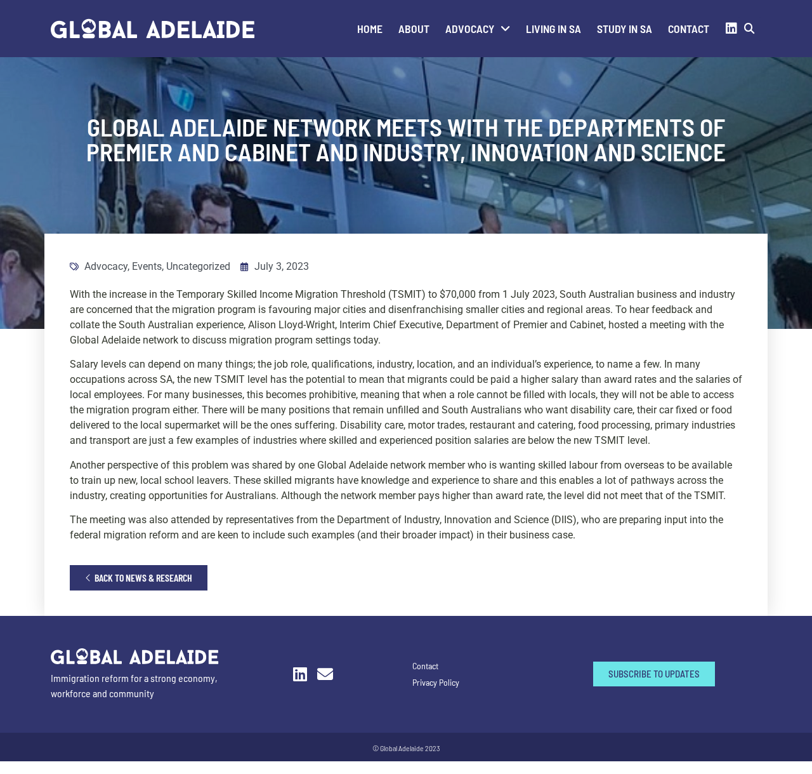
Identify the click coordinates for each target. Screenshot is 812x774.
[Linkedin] (731, 28)
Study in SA (624, 29)
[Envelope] (325, 674)
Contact (688, 29)
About (413, 29)
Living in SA (553, 29)
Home (370, 29)
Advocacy (469, 29)
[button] (749, 29)
